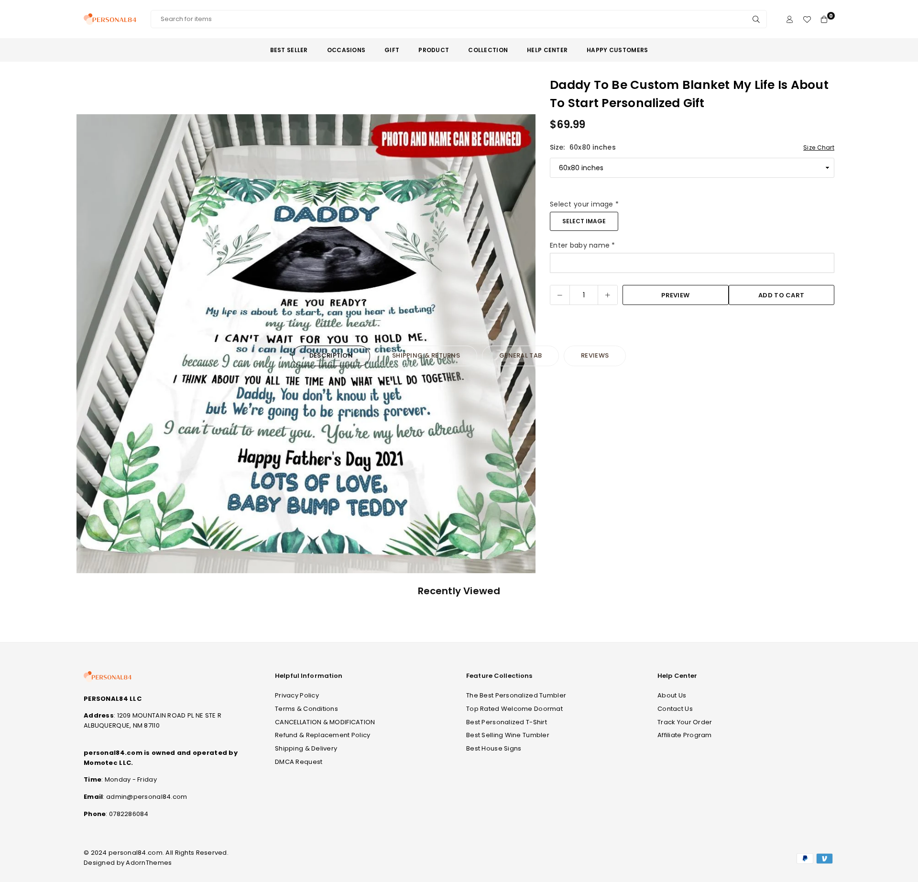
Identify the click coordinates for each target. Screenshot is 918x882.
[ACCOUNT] (789, 19)
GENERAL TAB (520, 355)
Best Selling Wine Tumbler (507, 735)
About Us (671, 695)
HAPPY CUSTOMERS (617, 50)
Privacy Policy (297, 695)
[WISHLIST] (807, 19)
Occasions (346, 50)
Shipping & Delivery (306, 748)
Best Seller (289, 50)
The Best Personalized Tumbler (516, 695)
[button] (89, 345)
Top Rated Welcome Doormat (514, 708)
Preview (675, 295)
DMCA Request (298, 761)
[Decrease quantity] (559, 295)
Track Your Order (684, 722)
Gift (391, 50)
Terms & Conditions (306, 708)
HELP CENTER (547, 50)
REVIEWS (595, 355)
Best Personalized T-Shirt (506, 722)
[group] (306, 343)
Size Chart (818, 147)
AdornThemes (149, 862)
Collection (488, 50)
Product (433, 50)
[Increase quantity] (607, 295)
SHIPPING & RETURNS (426, 355)
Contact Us (675, 708)
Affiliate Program (684, 735)
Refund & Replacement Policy (323, 735)
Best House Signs (493, 748)
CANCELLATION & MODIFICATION (325, 722)
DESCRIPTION (331, 355)
